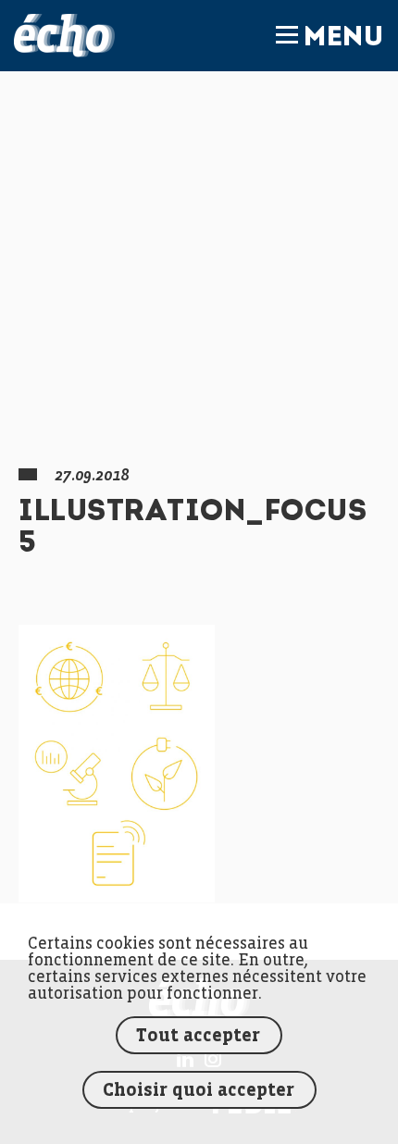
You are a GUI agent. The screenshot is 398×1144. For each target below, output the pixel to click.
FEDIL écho (64, 35)
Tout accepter (198, 1036)
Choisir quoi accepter (198, 1090)
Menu (343, 39)
